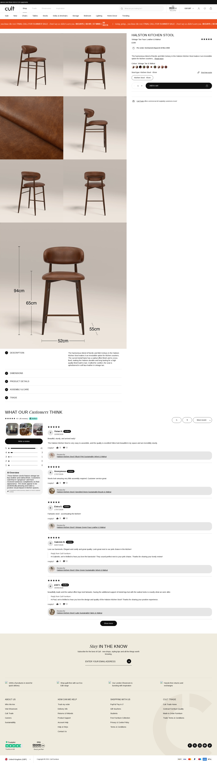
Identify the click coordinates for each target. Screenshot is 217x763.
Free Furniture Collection (120, 718)
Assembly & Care (19, 389)
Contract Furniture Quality (173, 709)
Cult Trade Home (170, 704)
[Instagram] (200, 745)
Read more (159, 59)
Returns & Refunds (65, 713)
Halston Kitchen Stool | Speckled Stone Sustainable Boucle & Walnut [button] (84, 492)
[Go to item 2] (26, 429)
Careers (8, 718)
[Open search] (176, 420)
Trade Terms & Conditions (173, 718)
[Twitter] (195, 745)
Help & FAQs (63, 727)
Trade (34, 8)
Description (17, 353)
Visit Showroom (11, 709)
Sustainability (10, 722)
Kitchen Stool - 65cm (142, 78)
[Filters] (187, 420)
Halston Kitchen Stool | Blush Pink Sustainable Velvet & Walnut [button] (82, 457)
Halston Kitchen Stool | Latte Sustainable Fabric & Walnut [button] (79, 613)
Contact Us (62, 731)
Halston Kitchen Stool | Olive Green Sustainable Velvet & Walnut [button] (82, 570)
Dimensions (16, 373)
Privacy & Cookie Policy (119, 722)
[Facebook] (190, 745)
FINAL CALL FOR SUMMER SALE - (135, 24)
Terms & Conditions (118, 727)
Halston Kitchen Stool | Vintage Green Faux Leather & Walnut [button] (81, 527)
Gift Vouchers (115, 709)
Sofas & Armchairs (60, 16)
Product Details (19, 381)
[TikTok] (210, 745)
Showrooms (46, 8)
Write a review (24, 441)
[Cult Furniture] (9, 8)
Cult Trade (140, 101)
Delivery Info (63, 709)
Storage (76, 16)
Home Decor (112, 16)
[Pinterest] (205, 745)
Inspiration (60, 8)
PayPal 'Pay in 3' (117, 704)
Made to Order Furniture (172, 713)
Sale (7, 16)
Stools (45, 16)
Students (114, 713)
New (15, 16)
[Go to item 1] (12, 429)
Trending (125, 16)
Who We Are (10, 704)
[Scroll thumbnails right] (40, 429)
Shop (25, 8)
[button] (206, 39)
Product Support (64, 718)
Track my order (64, 704)
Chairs (24, 16)
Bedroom (87, 16)
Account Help (63, 722)
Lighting (99, 16)
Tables (35, 16)
